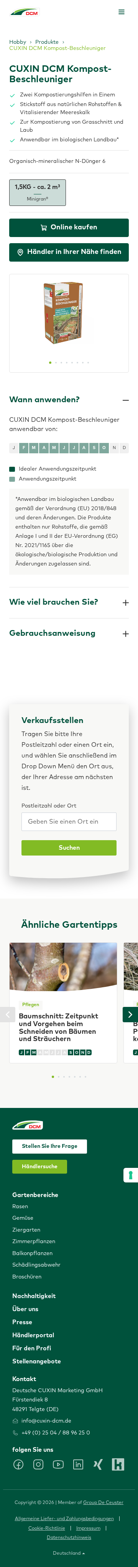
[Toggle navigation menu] (121, 12)
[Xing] (98, 1464)
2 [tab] (56, 362)
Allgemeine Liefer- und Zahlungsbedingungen (64, 1519)
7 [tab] (83, 362)
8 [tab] (88, 362)
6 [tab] (77, 362)
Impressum (88, 1528)
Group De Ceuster (103, 1503)
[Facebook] (18, 1464)
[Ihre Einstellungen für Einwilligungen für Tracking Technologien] (130, 1175)
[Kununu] (118, 1464)
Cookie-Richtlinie (46, 1528)
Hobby (17, 42)
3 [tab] (61, 362)
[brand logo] (24, 12)
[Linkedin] (78, 1464)
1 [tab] (50, 362)
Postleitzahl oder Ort (48, 806)
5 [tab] (72, 362)
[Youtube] (58, 1464)
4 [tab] (66, 362)
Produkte (47, 42)
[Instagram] (38, 1464)
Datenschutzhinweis (69, 1537)
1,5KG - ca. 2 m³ (37, 192)
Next (130, 1014)
